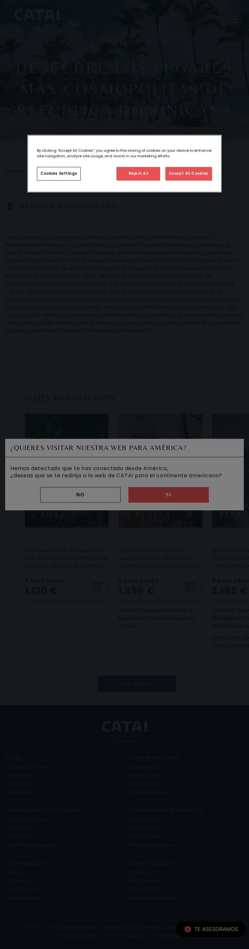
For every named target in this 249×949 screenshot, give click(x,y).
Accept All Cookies (188, 173)
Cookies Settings (59, 173)
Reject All (138, 173)
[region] (124, 164)
